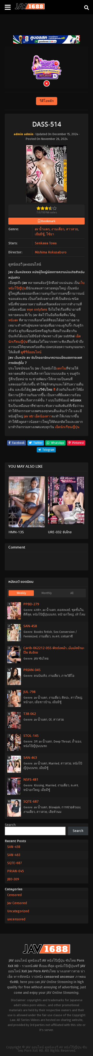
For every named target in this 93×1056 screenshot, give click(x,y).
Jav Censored (17, 903)
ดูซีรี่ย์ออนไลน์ (31, 352)
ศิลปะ (65, 697)
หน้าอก (28, 702)
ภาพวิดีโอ (67, 675)
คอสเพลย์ (63, 610)
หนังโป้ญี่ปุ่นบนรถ (44, 614)
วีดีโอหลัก (47, 101)
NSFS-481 (30, 779)
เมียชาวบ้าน (43, 702)
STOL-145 (31, 735)
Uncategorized (18, 911)
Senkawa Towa (46, 243)
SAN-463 (30, 757)
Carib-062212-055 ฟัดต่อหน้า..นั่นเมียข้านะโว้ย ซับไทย (53, 650)
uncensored (16, 919)
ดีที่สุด (27, 614)
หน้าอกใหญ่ (66, 614)
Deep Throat (62, 741)
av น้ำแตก (42, 229)
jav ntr (29, 416)
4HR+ (37, 610)
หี (54, 390)
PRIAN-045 (32, 670)
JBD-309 (13, 879)
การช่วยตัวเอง (71, 807)
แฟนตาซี (67, 636)
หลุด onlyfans (37, 310)
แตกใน (61, 368)
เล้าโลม (80, 614)
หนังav (13, 320)
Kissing (39, 785)
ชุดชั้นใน (77, 610)
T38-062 (29, 714)
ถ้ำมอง (76, 741)
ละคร (55, 636)
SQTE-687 (31, 801)
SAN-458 (30, 626)
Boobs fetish (43, 632)
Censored (14, 895)
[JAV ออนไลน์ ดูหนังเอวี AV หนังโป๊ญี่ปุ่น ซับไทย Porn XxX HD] (29, 8)
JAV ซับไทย (41, 658)
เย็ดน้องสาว (43, 416)
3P (35, 741)
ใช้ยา (50, 234)
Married (54, 763)
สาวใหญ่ (76, 697)
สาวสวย (72, 229)
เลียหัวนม (55, 812)
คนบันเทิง (40, 675)
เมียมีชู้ (40, 234)
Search (10, 825)
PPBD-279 (31, 604)
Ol (50, 719)
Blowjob (54, 807)
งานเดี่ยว (57, 229)
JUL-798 (29, 692)
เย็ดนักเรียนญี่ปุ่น (67, 427)
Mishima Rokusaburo (51, 252)
